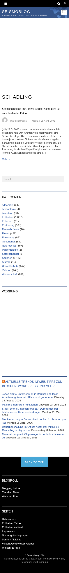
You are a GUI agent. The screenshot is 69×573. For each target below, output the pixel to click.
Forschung (8, 237)
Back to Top (34, 462)
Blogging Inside (11, 488)
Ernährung (8, 225)
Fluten (5, 233)
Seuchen (7, 257)
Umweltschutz (10, 265)
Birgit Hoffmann (18, 120)
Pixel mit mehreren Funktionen (20, 404)
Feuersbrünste (10, 229)
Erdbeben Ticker (11, 523)
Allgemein (7, 204)
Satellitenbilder (10, 253)
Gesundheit (8, 241)
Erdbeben (7, 217)
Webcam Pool (10, 496)
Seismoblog (33, 555)
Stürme (6, 261)
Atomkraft (7, 213)
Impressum (8, 531)
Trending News (11, 492)
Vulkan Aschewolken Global (18, 543)
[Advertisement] (34, 54)
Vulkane (6, 270)
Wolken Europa (11, 547)
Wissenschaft (9, 274)
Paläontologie (10, 249)
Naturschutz (9, 245)
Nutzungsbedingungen (15, 535)
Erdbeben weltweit (12, 527)
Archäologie (9, 208)
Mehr (4, 159)
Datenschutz (9, 519)
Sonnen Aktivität (11, 539)
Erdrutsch (7, 221)
